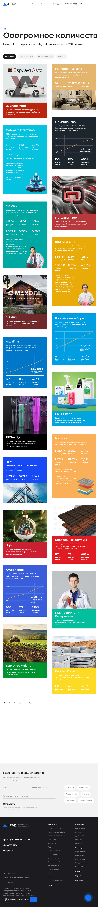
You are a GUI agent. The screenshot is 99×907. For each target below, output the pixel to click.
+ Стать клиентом (86, 4)
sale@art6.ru (8, 851)
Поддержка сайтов (55, 862)
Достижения (80, 836)
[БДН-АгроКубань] (25, 651)
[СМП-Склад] (74, 399)
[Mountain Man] (74, 143)
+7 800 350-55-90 (70, 4)
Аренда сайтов (53, 858)
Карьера (78, 843)
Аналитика (52, 843)
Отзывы (51, 885)
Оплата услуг (8, 882)
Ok (34, 899)
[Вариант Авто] (25, 91)
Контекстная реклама (56, 836)
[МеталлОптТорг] (74, 203)
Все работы (9, 56)
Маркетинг (70, 801)
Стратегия (70, 787)
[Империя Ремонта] (74, 87)
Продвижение (71, 794)
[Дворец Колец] (74, 665)
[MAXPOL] (25, 302)
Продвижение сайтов (56, 832)
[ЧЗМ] (25, 480)
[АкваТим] (25, 362)
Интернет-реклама (55, 851)
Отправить (9, 804)
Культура (78, 840)
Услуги (25, 4)
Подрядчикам (80, 859)
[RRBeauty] (25, 423)
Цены (50, 877)
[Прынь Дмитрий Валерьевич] (74, 599)
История (78, 832)
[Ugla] (25, 534)
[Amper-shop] (25, 591)
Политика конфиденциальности (16, 878)
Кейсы (34, 4)
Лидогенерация (86, 801)
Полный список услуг (56, 880)
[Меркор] (74, 466)
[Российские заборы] (74, 339)
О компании (80, 828)
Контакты (45, 4)
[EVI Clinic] (25, 235)
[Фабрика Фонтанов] (25, 159)
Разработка (83, 787)
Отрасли (78, 876)
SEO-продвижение (45, 56)
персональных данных (11, 809)
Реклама (61, 56)
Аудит (50, 847)
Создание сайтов (26, 56)
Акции (50, 873)
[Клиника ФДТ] (74, 271)
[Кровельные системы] (74, 534)
